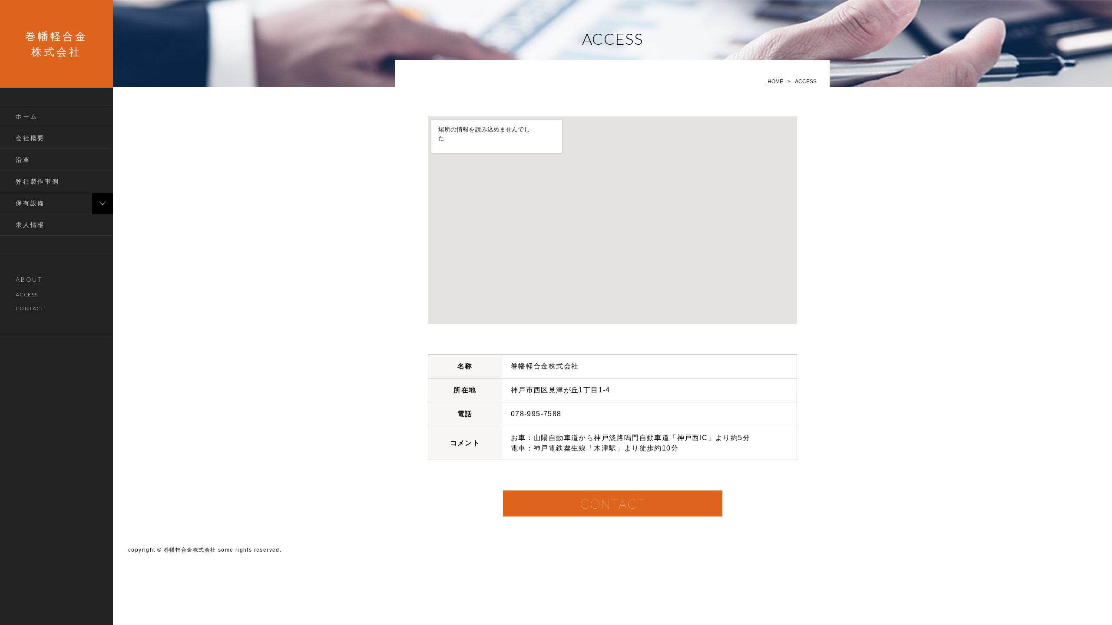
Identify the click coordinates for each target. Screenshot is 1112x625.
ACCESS (27, 294)
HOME (775, 82)
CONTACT (30, 308)
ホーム (26, 116)
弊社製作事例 (38, 181)
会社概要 (30, 137)
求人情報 (30, 224)
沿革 (23, 159)
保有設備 (30, 203)
